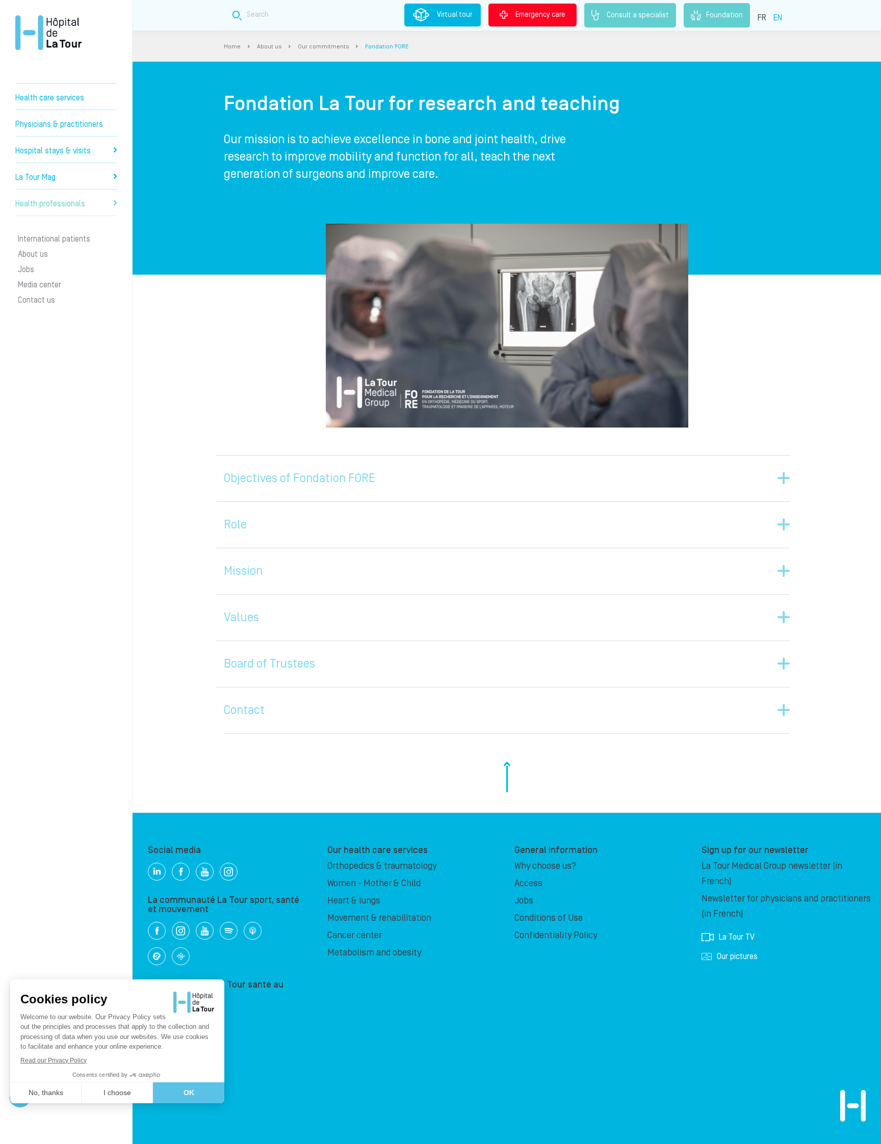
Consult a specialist (638, 15)
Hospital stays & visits (53, 150)
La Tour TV (737, 937)
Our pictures (737, 956)
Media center (39, 284)
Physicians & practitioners (59, 124)
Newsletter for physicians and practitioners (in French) (786, 906)
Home (232, 46)
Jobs (26, 269)
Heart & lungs (353, 900)
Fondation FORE (387, 46)
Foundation (724, 15)
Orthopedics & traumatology (381, 866)
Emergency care (540, 15)
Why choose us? (545, 866)
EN (777, 17)
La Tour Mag (35, 177)
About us (33, 254)
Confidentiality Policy (555, 935)
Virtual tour (454, 15)
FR (762, 17)
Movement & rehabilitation (379, 918)
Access (528, 883)
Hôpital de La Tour (48, 32)
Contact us (36, 300)
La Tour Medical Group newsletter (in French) (772, 874)
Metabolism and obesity (374, 952)
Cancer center (354, 935)
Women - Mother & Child (374, 883)
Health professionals (50, 203)
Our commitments (323, 46)
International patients (54, 239)
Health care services (49, 97)
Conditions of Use (548, 918)
